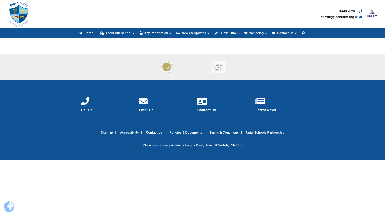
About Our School (118, 33)
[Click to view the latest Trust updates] (372, 14)
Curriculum (227, 33)
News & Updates (193, 33)
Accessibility (129, 132)
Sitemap (107, 132)
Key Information (156, 33)
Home (88, 33)
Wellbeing (256, 33)
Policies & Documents (186, 132)
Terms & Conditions (224, 132)
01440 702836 (348, 11)
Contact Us (285, 33)
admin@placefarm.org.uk (340, 17)
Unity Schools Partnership (265, 132)
